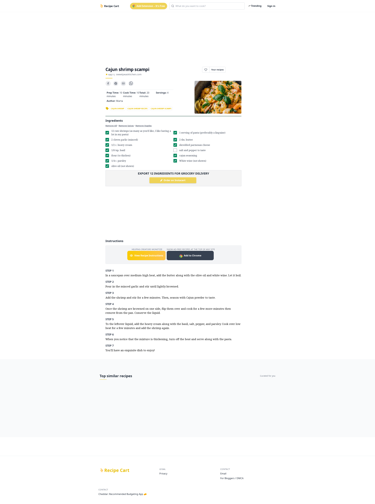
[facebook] (108, 83)
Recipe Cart (116, 470)
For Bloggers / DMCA (231, 478)
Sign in (271, 6)
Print (235, 69)
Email (223, 473)
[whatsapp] (131, 83)
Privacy (163, 473)
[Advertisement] (186, 36)
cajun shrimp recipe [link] (137, 108)
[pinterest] (115, 83)
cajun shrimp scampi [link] (161, 108)
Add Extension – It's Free (151, 6)
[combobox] (207, 6)
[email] (123, 83)
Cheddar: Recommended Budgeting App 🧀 (122, 494)
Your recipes (217, 69)
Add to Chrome (192, 255)
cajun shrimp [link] (117, 108)
